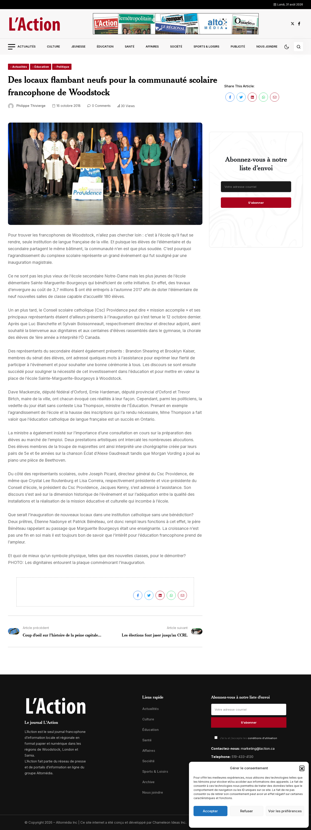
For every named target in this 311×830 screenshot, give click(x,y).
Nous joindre (266, 46)
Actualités (27, 46)
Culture (53, 46)
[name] (34, 24)
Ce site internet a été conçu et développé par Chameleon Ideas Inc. (133, 822)
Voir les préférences (285, 811)
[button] (302, 768)
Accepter (210, 811)
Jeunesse (78, 46)
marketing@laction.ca (258, 748)
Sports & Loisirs (206, 46)
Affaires (152, 46)
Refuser (246, 811)
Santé (129, 46)
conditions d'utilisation (262, 738)
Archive (148, 782)
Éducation (105, 46)
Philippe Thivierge (31, 106)
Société (176, 46)
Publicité (238, 46)
